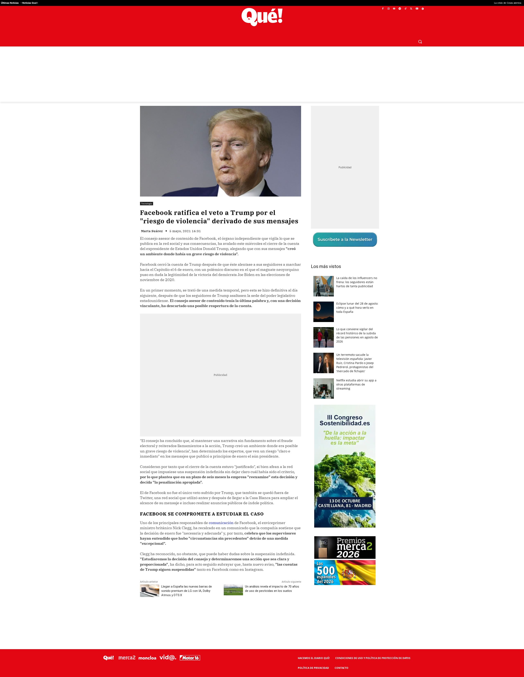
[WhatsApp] (202, 613)
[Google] (422, 9)
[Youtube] (416, 9)
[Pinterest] (192, 613)
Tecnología (146, 203)
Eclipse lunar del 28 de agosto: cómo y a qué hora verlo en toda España (357, 308)
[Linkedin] (220, 613)
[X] (411, 9)
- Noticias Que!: (29, 2)
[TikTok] (405, 9)
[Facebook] (383, 9)
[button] (420, 41)
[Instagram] (388, 9)
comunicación (221, 522)
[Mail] (394, 9)
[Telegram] (400, 9)
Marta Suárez (152, 231)
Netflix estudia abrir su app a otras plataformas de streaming (356, 384)
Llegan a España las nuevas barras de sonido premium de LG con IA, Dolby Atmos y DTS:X (186, 591)
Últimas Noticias (10, 2)
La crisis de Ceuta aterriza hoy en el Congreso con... (471, 3)
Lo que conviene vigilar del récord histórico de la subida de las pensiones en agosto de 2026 (357, 335)
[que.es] (262, 17)
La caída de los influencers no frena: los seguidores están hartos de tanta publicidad (356, 282)
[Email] (230, 613)
